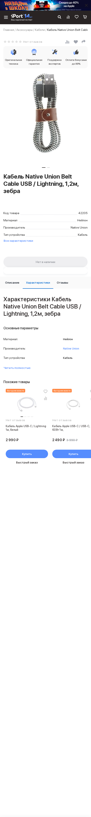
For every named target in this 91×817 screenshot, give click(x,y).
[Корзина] (85, 17)
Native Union (71, 348)
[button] (44, 167)
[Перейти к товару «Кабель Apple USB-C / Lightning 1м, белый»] (27, 404)
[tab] (12, 283)
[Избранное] (76, 17)
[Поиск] (59, 17)
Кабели (40, 29)
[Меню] (5, 17)
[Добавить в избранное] (45, 391)
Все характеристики (18, 240)
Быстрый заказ (27, 462)
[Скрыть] (86, 5)
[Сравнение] (68, 17)
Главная (8, 29)
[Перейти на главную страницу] (21, 17)
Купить (27, 454)
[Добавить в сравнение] (45, 398)
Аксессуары (24, 29)
